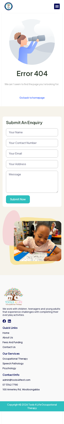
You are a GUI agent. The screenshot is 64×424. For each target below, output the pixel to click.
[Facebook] (4, 321)
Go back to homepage (32, 97)
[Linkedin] (9, 321)
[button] (57, 6)
